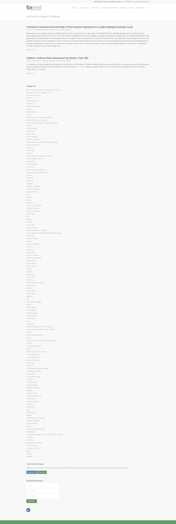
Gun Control (30, 225)
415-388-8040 (127, 2)
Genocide (29, 222)
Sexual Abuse (30, 407)
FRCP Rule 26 (30, 214)
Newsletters (30, 324)
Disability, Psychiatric (33, 186)
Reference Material (32, 388)
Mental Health (31, 291)
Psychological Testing (33, 371)
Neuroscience (30, 318)
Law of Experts (31, 263)
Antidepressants (31, 112)
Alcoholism (30, 104)
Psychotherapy (31, 382)
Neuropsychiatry (31, 316)
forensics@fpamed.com (141, 2)
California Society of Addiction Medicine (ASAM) (42, 142)
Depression (30, 181)
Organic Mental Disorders (34, 335)
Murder (28, 305)
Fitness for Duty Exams (34, 205)
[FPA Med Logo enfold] (33, 7)
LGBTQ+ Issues (31, 266)
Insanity (28, 241)
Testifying (29, 437)
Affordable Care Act (32, 101)
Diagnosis (29, 183)
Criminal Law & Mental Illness (36, 170)
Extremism (29, 203)
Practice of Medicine (33, 360)
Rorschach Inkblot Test (34, 396)
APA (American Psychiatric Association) (39, 117)
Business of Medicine (33, 139)
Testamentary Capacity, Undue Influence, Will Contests (44, 434)
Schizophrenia (31, 399)
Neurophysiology (32, 313)
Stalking (28, 415)
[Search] (148, 7)
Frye (27, 216)
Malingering (30, 274)
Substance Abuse (32, 423)
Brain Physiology (31, 137)
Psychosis (29, 379)
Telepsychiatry (31, 432)
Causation (29, 153)
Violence (29, 454)
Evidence (29, 197)
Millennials (29, 296)
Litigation (29, 272)
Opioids (28, 332)
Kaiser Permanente (32, 255)
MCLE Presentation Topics (35, 283)
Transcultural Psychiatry (34, 443)
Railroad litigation (32, 385)
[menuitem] (74, 7)
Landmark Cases (31, 261)
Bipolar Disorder (31, 128)
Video (28, 451)
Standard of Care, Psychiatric (35, 418)
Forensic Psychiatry (32, 208)
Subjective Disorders (33, 421)
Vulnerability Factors (34, 357)
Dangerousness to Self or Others (37, 172)
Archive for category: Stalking (43, 16)
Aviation (29, 126)
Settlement (30, 404)
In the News (30, 236)
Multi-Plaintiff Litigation (34, 302)
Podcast (29, 343)
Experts (28, 200)
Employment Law (32, 192)
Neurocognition (31, 307)
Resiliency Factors (33, 354)
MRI (27, 299)
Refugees (29, 390)
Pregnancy (29, 363)
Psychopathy (30, 374)
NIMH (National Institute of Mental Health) (40, 329)
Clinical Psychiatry (32, 164)
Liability (28, 269)
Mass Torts (30, 280)
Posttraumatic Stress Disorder (36, 352)
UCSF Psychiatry (31, 445)
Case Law (29, 148)
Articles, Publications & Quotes (36, 120)
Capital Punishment (32, 145)
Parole (28, 338)
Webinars (29, 456)
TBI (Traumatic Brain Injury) (35, 429)
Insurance (29, 247)
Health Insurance (31, 227)
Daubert (29, 175)
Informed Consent (32, 239)
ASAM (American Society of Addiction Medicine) (42, 123)
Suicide (28, 426)
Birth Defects (30, 131)
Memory (29, 288)
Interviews (29, 250)
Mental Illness (30, 294)
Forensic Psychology (33, 211)
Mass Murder (30, 277)
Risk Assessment (31, 393)
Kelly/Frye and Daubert (33, 258)
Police (28, 349)
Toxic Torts (30, 440)
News (28, 321)
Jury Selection (30, 252)
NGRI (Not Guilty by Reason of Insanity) (39, 327)
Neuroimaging (31, 310)
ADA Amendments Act (33, 95)
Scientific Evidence (32, 401)
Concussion (30, 167)
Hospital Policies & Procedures (36, 230)
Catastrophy (30, 150)
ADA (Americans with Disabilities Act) (38, 93)
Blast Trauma (30, 134)
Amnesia (29, 109)
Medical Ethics (31, 285)
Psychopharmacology (33, 377)
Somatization (30, 412)
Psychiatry (29, 366)
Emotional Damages (33, 189)
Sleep (28, 410)
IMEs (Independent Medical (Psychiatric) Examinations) (44, 233)
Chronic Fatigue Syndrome (35, 159)
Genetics (29, 219)
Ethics (28, 194)
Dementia (29, 178)
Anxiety (28, 115)
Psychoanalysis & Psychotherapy (37, 368)
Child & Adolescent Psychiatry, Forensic (39, 156)
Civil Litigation (30, 161)
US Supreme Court (32, 448)
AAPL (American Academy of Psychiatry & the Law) (43, 90)
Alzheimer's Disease (33, 106)
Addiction (29, 98)
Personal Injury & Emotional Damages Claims (41, 340)
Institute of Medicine (33, 244)
